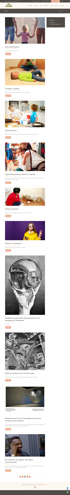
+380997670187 (46, 1)
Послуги (56, 5)
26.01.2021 (18, 48)
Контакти (62, 5)
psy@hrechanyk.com (37, 1)
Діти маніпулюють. (12, 47)
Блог (52, 5)
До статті (8, 53)
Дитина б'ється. (11, 130)
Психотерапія (8, 210)
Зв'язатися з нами (55, 1)
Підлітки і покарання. (13, 243)
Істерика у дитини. (12, 89)
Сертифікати (46, 5)
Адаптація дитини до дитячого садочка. (20, 174)
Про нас (36, 5)
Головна (30, 5)
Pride (40, 492)
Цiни (40, 5)
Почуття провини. (12, 209)
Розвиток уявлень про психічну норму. (20, 373)
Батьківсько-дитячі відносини (11, 48)
